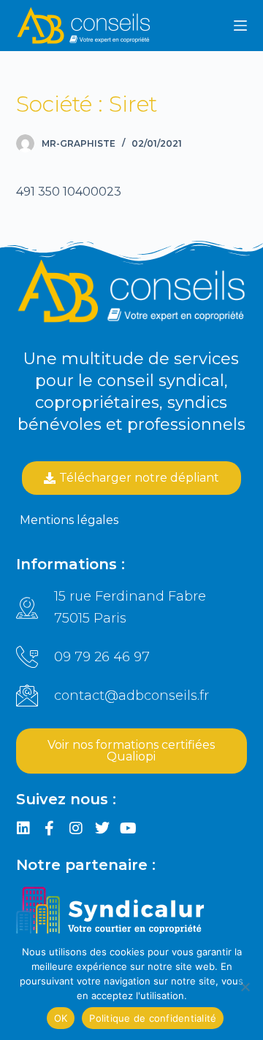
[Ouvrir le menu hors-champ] (240, 25)
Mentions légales (69, 520)
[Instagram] (76, 828)
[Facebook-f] (49, 828)
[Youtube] (128, 828)
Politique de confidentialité (152, 1018)
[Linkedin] (23, 828)
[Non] (244, 986)
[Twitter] (102, 828)
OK (61, 1018)
